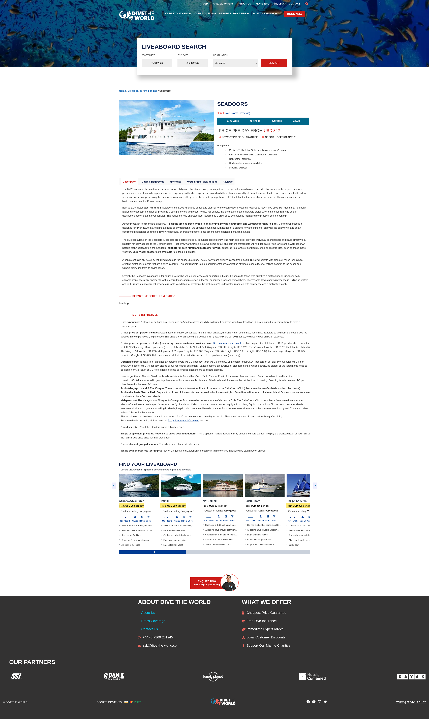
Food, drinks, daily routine (202, 181)
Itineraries (175, 181)
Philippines (150, 90)
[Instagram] (318, 702)
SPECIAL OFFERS (223, 3)
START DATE (148, 55)
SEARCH (274, 62)
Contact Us (149, 629)
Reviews (228, 181)
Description (129, 181)
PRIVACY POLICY (416, 702)
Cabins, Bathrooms (153, 181)
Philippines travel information (183, 420)
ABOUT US (245, 3)
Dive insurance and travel (227, 343)
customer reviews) (237, 113)
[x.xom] (324, 702)
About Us (148, 612)
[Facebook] (307, 702)
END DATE (182, 55)
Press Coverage (153, 621)
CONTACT (294, 3)
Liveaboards (135, 90)
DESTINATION (220, 55)
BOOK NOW (294, 14)
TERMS (400, 702)
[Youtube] (313, 702)
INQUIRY (279, 3)
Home (122, 90)
